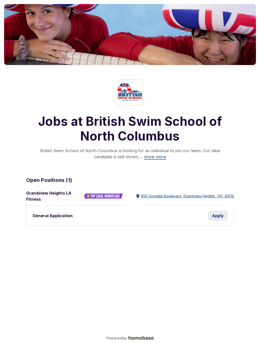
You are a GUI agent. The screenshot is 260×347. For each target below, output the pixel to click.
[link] (155, 157)
